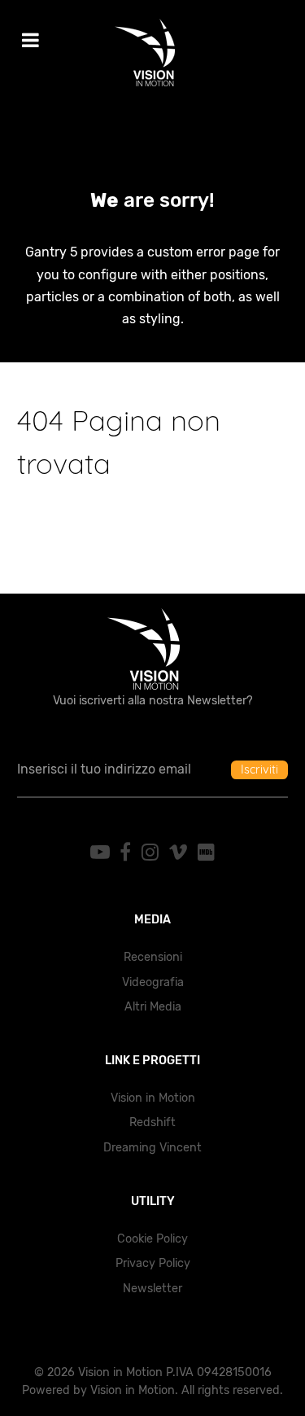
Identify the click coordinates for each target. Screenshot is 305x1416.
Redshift (152, 1122)
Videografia (153, 982)
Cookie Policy (152, 1239)
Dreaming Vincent (152, 1148)
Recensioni (153, 957)
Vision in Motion (153, 1098)
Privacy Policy (152, 1263)
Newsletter (152, 1288)
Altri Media (152, 1007)
